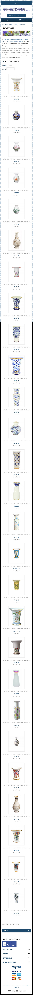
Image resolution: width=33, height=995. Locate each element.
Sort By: (4, 65)
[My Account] (17, 3)
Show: (4, 69)
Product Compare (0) (13, 61)
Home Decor (8, 24)
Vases (15, 24)
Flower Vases (22, 24)
